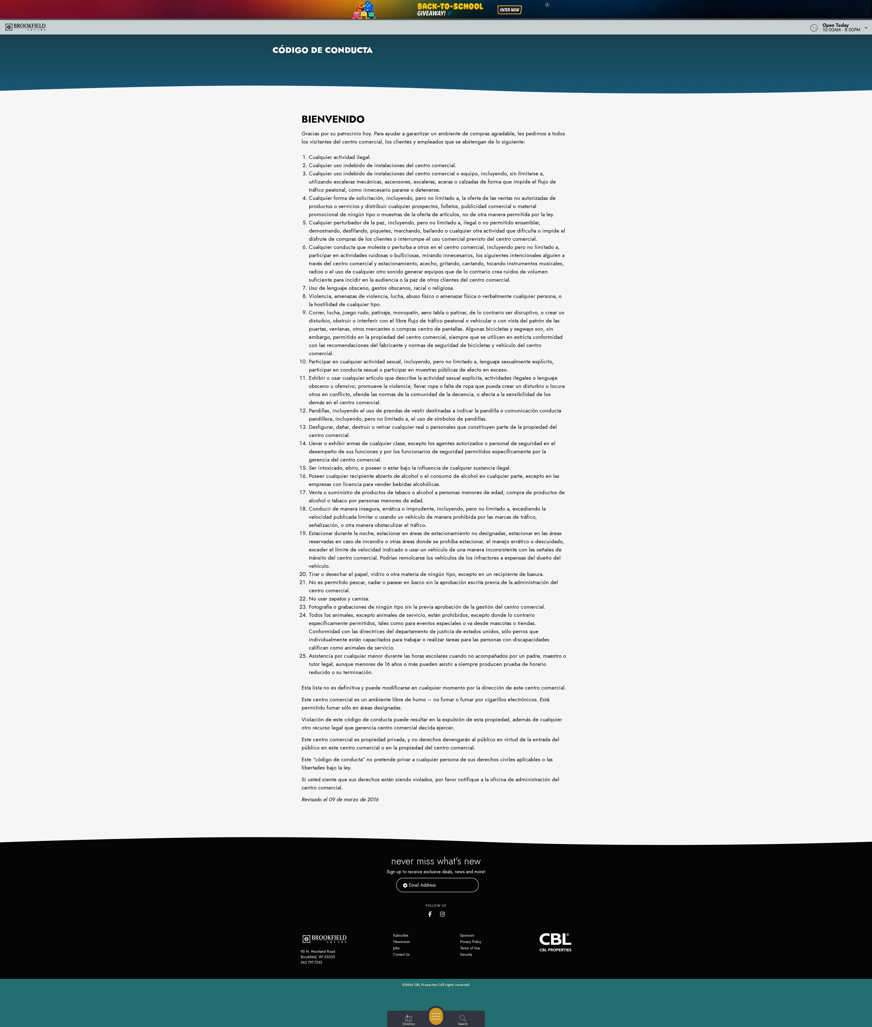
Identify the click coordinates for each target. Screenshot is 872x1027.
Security (466, 954)
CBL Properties (426, 984)
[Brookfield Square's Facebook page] (431, 913)
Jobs (396, 948)
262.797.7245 (311, 962)
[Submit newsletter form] (470, 885)
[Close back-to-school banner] (547, 4)
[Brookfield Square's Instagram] (442, 913)
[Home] (328, 27)
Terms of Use (470, 948)
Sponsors (467, 935)
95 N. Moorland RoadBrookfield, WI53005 (318, 954)
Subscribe (400, 935)
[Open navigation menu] (436, 1016)
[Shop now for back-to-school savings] (509, 10)
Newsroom (401, 941)
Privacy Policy (470, 941)
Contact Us (401, 954)
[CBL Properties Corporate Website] (539, 942)
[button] (843, 27)
